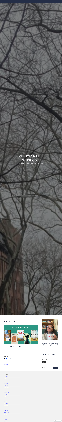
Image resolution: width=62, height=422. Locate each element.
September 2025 (6, 392)
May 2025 (5, 399)
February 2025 (6, 405)
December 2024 (6, 408)
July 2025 (5, 396)
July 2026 (5, 378)
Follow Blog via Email (48, 354)
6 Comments (6, 364)
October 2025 (6, 390)
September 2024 (6, 412)
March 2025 (6, 403)
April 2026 (5, 381)
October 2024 (6, 410)
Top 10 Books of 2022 (13, 346)
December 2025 (6, 387)
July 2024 (5, 416)
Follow (44, 362)
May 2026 (5, 380)
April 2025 (5, 401)
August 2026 (6, 376)
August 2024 (6, 414)
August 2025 (6, 394)
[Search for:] (50, 368)
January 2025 (6, 407)
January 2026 (6, 385)
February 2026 (6, 383)
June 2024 (5, 417)
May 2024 (5, 419)
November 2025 (6, 389)
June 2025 (5, 398)
